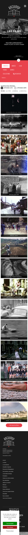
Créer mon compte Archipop (8, 491)
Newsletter (5, 493)
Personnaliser (10, 531)
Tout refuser (10, 527)
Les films (4, 462)
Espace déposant (6, 489)
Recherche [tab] (18, 74)
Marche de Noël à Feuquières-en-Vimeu (14, 215)
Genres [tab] (12, 70)
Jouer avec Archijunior (7, 498)
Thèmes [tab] (5, 70)
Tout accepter (10, 523)
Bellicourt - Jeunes (14, 235)
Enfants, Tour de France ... (14, 317)
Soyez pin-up (14, 400)
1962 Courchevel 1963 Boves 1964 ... (14, 297)
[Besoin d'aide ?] (18, 60)
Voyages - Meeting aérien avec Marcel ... (14, 420)
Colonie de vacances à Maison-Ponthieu (14, 379)
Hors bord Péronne (14, 338)
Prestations (5, 475)
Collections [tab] (6, 74)
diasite (23, 526)
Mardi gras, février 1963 (14, 194)
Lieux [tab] (20, 66)
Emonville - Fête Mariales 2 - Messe (14, 358)
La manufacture (6, 464)
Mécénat (4, 484)
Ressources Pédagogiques (8, 469)
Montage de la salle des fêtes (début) (14, 173)
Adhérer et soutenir (6, 482)
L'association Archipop (7, 473)
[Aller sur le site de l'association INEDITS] (14, 510)
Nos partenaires (6, 480)
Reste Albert (14, 153)
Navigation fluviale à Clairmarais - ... (14, 132)
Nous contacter (6, 495)
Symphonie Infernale (14, 256)
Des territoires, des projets (8, 471)
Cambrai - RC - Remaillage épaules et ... (14, 276)
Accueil (4, 460)
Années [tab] (14, 66)
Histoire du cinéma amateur (8, 478)
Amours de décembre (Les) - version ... (14, 112)
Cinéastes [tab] (5, 66)
